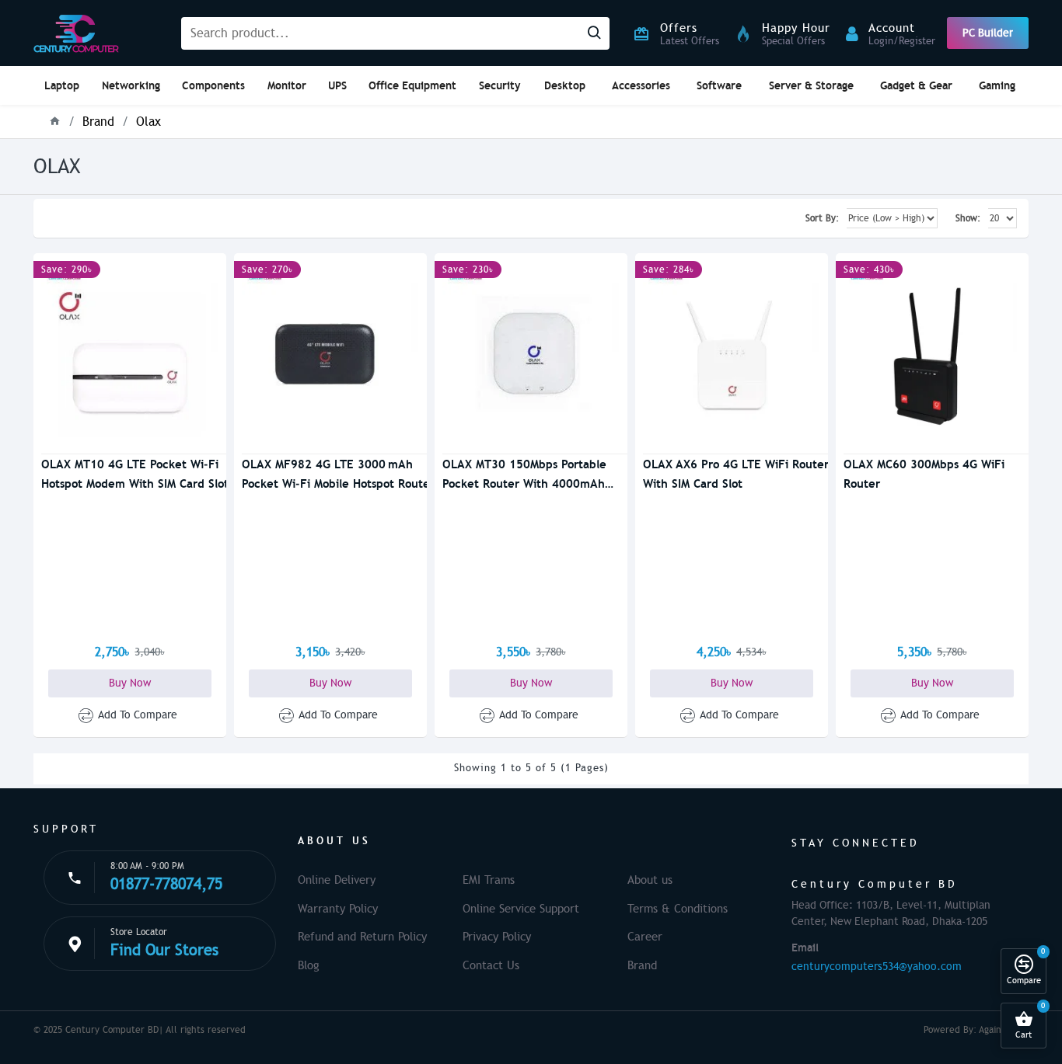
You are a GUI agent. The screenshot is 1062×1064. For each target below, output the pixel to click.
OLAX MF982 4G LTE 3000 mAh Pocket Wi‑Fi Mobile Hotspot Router (338, 474)
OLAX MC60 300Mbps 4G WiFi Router (924, 474)
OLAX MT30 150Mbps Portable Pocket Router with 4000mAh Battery (524, 475)
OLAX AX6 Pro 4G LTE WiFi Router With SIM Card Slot (736, 474)
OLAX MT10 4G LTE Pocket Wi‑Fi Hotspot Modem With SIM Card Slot (135, 474)
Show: (967, 218)
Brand (98, 122)
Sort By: (822, 218)
